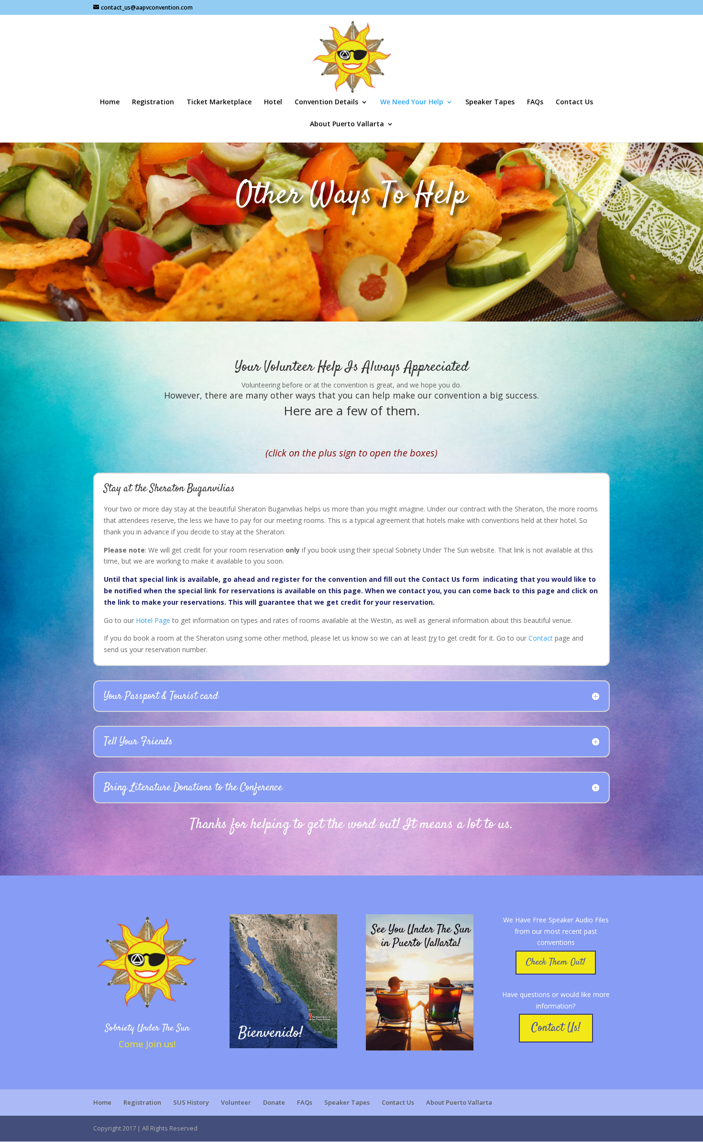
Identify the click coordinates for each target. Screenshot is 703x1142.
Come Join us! (147, 1044)
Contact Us (574, 102)
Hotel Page (153, 620)
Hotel (273, 102)
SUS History (191, 1102)
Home (110, 102)
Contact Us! (556, 1028)
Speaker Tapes (490, 102)
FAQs (535, 102)
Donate (274, 1102)
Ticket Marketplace (219, 102)
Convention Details (326, 102)
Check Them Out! (555, 962)
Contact (540, 638)
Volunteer (236, 1102)
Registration (153, 102)
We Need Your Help (411, 102)
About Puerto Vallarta (347, 124)
